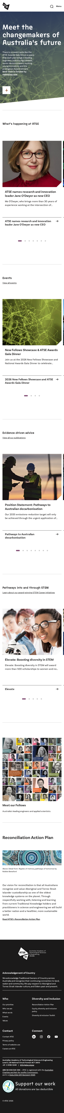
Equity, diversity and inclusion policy (44, 1009)
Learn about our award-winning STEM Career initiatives (28, 592)
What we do (7, 1012)
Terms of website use (11, 1044)
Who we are (7, 1008)
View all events (9, 282)
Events (5, 1016)
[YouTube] (56, 1037)
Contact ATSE (8, 1036)
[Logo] (32, 953)
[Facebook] (49, 1037)
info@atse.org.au (27, 1065)
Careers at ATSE (8, 1048)
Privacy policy (8, 1040)
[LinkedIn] (34, 1037)
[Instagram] (41, 1037)
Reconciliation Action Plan (43, 1004)
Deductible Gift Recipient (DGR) (22, 1075)
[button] (20, 241)
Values (5, 1020)
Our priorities (8, 1004)
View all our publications (14, 437)
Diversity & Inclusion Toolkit (43, 1015)
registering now (9, 74)
